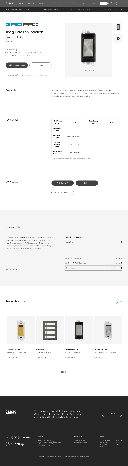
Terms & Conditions (105, 440)
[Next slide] (121, 302)
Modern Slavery (104, 442)
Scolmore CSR (118, 440)
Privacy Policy (104, 444)
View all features (12, 75)
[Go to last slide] (117, 302)
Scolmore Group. (73, 456)
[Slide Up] (64, 84)
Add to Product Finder (17, 65)
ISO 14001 (117, 444)
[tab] (62, 372)
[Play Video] (118, 38)
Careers (102, 446)
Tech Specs (40, 65)
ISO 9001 (116, 442)
